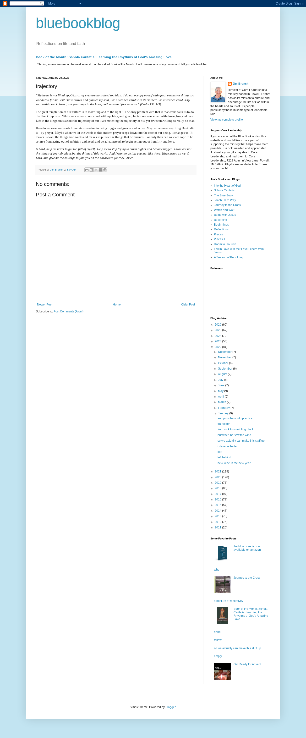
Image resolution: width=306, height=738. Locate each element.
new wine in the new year (234, 463)
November (225, 357)
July (221, 380)
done (217, 632)
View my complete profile (226, 119)
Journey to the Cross (227, 205)
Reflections (221, 229)
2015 (218, 505)
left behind (224, 457)
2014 (218, 510)
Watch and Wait (224, 210)
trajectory (224, 424)
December (225, 352)
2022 (218, 347)
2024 (218, 336)
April (221, 396)
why (216, 569)
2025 (218, 330)
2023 (218, 341)
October (223, 363)
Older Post (188, 304)
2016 (218, 499)
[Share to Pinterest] (105, 169)
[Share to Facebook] (100, 169)
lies (220, 452)
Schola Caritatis (224, 190)
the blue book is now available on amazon (247, 548)
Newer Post (44, 304)
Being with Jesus (225, 214)
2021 (218, 471)
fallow (218, 640)
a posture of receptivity (228, 601)
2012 (218, 522)
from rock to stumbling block (236, 429)
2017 (218, 494)
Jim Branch (240, 83)
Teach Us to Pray (225, 200)
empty (218, 656)
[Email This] (86, 169)
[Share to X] (95, 169)
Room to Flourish (225, 244)
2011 (218, 527)
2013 (218, 516)
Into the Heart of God (227, 185)
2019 (218, 482)
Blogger (170, 707)
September (225, 368)
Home (117, 304)
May (221, 391)
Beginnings (221, 224)
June (221, 385)
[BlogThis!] (91, 169)
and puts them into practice (235, 418)
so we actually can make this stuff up (241, 440)
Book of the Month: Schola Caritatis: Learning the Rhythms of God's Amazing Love (104, 57)
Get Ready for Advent (247, 664)
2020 (218, 477)
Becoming (220, 220)
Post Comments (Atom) (68, 311)
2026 (218, 324)
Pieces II (219, 239)
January (223, 413)
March (222, 402)
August (223, 374)
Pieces (218, 234)
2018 (218, 488)
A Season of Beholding (229, 257)
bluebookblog (78, 23)
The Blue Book (223, 195)
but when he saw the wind (234, 435)
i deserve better (228, 446)
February (224, 408)
